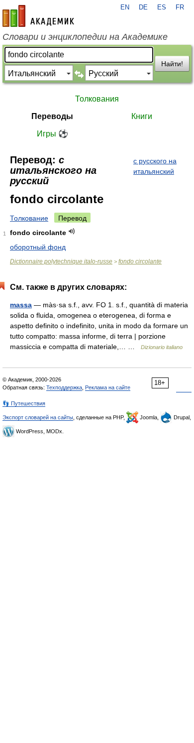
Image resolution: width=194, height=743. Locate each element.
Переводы (52, 116)
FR (180, 7)
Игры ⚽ (52, 133)
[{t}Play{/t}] (72, 231)
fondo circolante (140, 261)
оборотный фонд (38, 247)
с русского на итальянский (155, 166)
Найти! (172, 64)
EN (124, 7)
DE (143, 7)
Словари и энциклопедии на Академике (85, 37)
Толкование (29, 218)
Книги (141, 116)
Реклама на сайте (107, 387)
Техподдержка (64, 387)
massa (21, 305)
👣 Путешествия (23, 403)
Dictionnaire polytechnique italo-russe (61, 261)
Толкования (97, 99)
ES (161, 7)
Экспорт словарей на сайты (37, 417)
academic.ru (38, 16)
